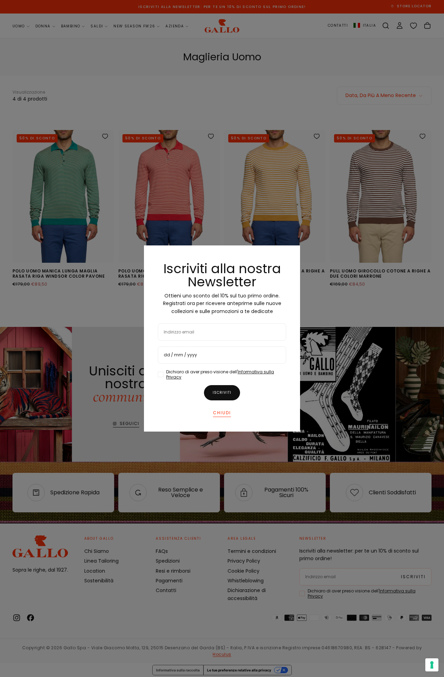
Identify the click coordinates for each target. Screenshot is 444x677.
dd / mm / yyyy (180, 355)
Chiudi (222, 413)
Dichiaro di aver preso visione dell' (220, 374)
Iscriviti (222, 392)
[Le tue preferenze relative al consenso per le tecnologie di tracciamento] (431, 664)
